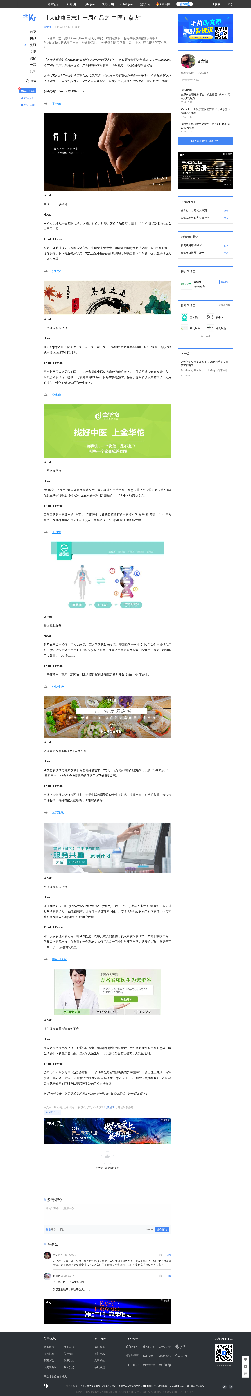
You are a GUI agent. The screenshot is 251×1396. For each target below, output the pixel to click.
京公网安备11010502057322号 (178, 1391)
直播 (33, 51)
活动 (33, 71)
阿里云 (76, 1386)
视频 (33, 57)
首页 (33, 31)
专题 (33, 64)
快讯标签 (99, 1367)
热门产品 (99, 1353)
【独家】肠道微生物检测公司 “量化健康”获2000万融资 (205, 125)
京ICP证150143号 (152, 1391)
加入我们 (69, 1367)
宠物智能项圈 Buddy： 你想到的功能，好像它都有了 (204, 363)
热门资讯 (99, 1347)
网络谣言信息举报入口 (56, 1376)
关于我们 (69, 1353)
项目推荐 (51, 1112)
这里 (140, 1094)
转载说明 (109, 1107)
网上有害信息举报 (195, 1385)
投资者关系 (50, 1367)
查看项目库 (224, 305)
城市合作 (49, 1347)
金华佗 (56, 395)
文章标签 (99, 1360)
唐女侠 (47, 27)
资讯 (33, 44)
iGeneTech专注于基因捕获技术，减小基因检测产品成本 (205, 111)
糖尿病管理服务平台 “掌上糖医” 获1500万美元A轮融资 (205, 96)
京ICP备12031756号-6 (130, 1391)
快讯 (33, 38)
